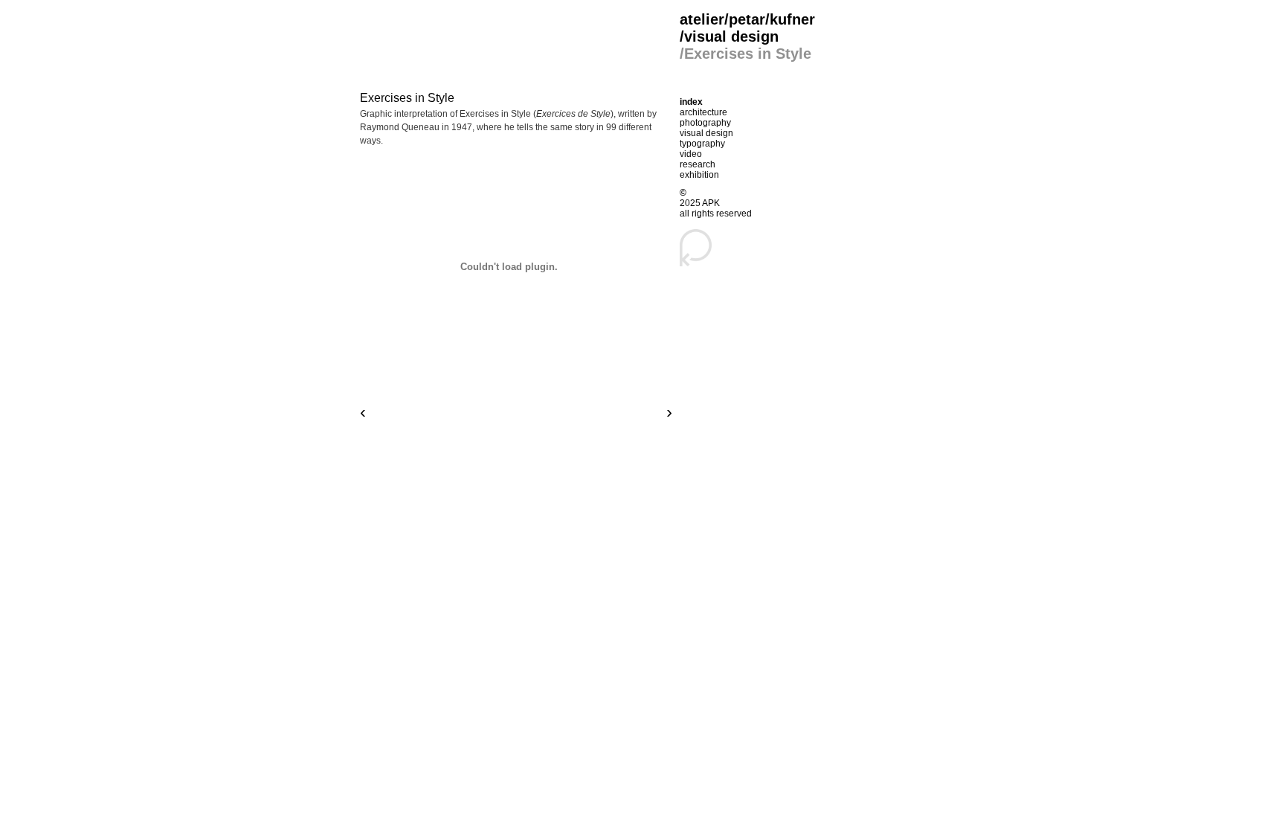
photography (705, 123)
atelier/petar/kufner (747, 19)
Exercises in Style (407, 98)
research (697, 164)
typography (702, 143)
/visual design (729, 36)
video (691, 154)
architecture (703, 112)
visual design (706, 133)
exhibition (699, 175)
